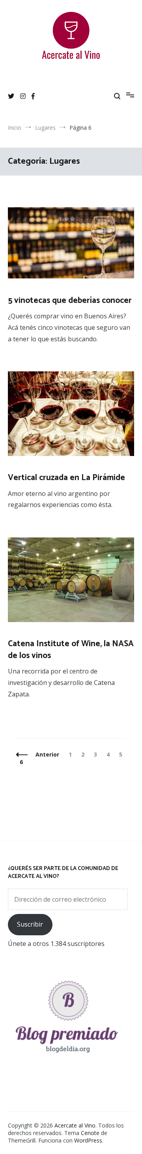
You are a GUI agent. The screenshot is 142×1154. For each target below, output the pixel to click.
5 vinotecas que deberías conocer (70, 300)
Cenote (90, 1133)
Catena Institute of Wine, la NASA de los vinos (71, 649)
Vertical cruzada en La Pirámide (66, 477)
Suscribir (30, 924)
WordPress (88, 1140)
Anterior (47, 754)
